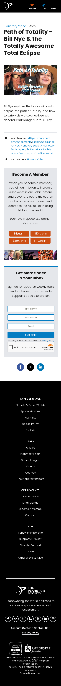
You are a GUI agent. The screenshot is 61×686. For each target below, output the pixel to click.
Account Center (21, 628)
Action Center (30, 496)
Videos (30, 466)
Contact (30, 515)
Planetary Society (31, 145)
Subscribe (31, 335)
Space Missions (30, 411)
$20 (19, 241)
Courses (30, 472)
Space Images (30, 460)
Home (30, 159)
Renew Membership (30, 533)
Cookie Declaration (30, 673)
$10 (40, 233)
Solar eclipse (26, 153)
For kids (15, 145)
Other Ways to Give (30, 558)
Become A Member (31, 509)
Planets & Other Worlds (30, 405)
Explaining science (43, 142)
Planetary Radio (30, 454)
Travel (30, 551)
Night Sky (30, 417)
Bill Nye (31, 138)
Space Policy (30, 424)
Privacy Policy (47, 340)
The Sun (40, 153)
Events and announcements (30, 140)
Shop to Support (30, 545)
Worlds (50, 153)
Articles (30, 447)
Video (40, 159)
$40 (40, 241)
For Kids (30, 430)
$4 (19, 233)
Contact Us (41, 628)
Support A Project (30, 539)
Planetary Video (15, 26)
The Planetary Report (30, 479)
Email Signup (31, 502)
